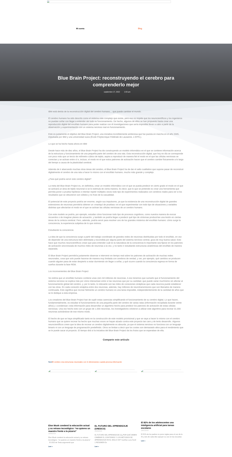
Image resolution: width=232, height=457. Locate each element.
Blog (140, 28)
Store (130, 28)
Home (93, 28)
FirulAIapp (105, 28)
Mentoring (119, 28)
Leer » (50, 446)
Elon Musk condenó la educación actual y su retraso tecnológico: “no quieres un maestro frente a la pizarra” (69, 428)
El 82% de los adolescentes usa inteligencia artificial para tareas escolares (157, 425)
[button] (49, 345)
